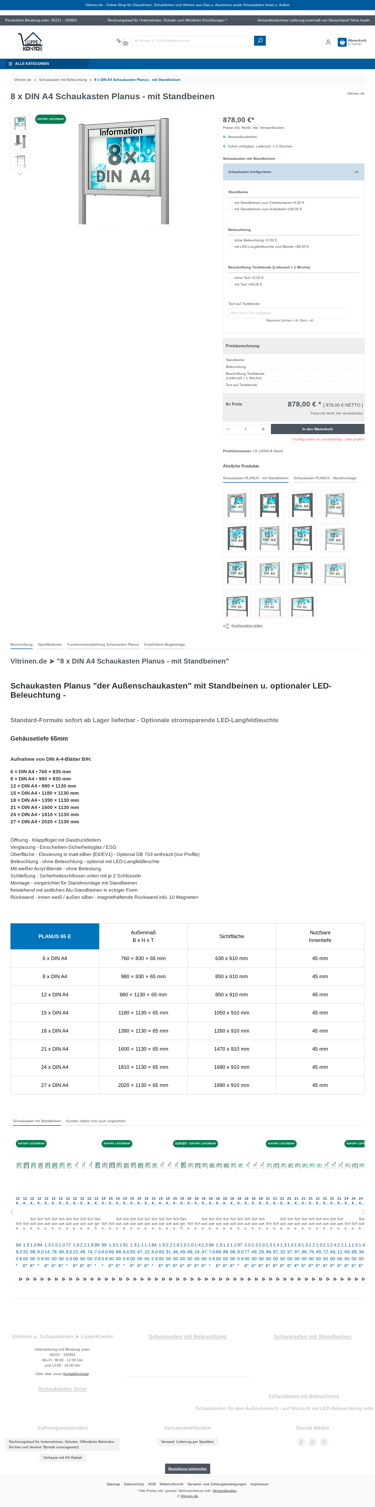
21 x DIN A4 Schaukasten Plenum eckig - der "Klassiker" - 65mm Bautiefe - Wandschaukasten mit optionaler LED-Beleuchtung (319, 1200)
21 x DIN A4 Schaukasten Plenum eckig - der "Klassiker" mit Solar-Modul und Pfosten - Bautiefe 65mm (340, 1200)
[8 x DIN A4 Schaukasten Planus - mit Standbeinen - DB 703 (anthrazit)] (302, 505)
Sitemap (113, 1484)
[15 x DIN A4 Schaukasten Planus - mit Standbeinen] (270, 538)
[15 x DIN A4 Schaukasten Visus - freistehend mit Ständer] (183, 1165)
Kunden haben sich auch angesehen (96, 1121)
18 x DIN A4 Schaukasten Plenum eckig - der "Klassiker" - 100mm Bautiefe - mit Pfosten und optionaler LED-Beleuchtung (205, 1200)
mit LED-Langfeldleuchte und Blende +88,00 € (271, 247)
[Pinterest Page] (324, 1442)
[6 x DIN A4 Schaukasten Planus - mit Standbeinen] (237, 505)
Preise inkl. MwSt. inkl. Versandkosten (253, 128)
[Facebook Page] (301, 1442)
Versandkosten (224, 1491)
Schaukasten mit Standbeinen (37, 1121)
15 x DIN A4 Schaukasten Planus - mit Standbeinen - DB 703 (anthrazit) (112, 1200)
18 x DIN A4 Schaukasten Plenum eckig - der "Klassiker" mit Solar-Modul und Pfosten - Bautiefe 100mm (247, 1200)
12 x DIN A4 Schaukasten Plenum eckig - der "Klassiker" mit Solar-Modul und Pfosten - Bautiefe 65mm (90, 1200)
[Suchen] (260, 41)
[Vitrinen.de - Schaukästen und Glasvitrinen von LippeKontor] (30, 42)
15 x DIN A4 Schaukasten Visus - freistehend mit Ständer (183, 1200)
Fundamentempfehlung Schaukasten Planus (103, 644)
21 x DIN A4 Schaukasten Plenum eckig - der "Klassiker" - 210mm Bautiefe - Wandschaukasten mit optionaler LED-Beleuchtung (305, 1200)
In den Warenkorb (317, 429)
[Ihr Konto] (328, 42)
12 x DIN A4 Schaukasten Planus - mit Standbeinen (19, 1200)
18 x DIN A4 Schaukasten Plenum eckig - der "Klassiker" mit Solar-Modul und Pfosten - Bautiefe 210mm (255, 1200)
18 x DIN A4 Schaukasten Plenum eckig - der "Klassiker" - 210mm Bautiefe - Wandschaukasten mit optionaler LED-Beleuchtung (226, 1200)
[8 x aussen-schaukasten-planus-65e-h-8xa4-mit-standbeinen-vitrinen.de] (124, 169)
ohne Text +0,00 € (249, 278)
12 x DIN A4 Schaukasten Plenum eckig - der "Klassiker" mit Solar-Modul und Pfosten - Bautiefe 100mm (76, 1200)
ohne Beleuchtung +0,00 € (255, 240)
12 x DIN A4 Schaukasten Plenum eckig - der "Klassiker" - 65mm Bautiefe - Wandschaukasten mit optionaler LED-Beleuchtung (69, 1200)
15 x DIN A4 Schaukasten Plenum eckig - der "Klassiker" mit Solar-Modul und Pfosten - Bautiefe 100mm (162, 1200)
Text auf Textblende (244, 304)
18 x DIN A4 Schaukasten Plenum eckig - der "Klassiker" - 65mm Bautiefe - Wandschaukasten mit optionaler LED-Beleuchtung (240, 1200)
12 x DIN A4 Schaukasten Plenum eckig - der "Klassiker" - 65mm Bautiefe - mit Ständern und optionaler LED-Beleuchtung (62, 1200)
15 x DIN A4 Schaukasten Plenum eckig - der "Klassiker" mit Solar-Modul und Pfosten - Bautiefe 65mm (176, 1200)
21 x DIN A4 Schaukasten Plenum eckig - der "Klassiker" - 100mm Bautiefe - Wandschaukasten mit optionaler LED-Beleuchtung (290, 1200)
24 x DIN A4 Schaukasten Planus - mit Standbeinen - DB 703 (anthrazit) (355, 1200)
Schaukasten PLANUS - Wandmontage (325, 478)
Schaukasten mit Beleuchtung (188, 1336)
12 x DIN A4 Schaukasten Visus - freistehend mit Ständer (97, 1200)
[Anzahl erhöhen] (263, 429)
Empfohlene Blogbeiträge (164, 644)
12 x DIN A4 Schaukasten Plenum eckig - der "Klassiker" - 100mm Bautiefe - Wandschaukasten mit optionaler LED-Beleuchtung (40, 1200)
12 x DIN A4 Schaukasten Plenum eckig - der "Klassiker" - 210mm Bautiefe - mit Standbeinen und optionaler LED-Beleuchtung (47, 1200)
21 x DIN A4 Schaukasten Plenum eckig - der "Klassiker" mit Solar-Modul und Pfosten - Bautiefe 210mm (333, 1200)
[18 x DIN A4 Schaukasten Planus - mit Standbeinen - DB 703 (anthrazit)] (237, 571)
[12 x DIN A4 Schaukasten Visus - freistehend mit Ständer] (97, 1165)
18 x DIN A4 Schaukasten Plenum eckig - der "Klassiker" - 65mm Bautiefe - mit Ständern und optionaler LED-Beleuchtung (233, 1200)
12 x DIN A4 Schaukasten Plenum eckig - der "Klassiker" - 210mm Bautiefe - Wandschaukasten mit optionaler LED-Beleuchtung (55, 1200)
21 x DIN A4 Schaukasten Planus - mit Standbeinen (269, 1200)
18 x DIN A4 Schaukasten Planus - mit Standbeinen (190, 1200)
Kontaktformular (76, 1374)
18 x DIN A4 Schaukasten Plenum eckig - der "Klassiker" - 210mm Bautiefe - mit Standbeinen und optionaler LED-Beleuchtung (219, 1200)
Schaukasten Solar (62, 1389)
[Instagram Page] (312, 1442)
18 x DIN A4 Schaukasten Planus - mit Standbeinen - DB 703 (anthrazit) (197, 1200)
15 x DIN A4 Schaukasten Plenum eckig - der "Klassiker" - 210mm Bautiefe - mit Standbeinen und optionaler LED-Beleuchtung (133, 1200)
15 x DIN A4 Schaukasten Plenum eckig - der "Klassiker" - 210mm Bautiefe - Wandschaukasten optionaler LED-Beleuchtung (140, 1200)
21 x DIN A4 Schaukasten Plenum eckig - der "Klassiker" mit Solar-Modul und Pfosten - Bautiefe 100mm (326, 1200)
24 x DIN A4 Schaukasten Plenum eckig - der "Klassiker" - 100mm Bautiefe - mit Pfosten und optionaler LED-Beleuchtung (362, 1200)
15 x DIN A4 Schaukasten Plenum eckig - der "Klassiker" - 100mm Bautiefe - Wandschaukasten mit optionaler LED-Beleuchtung (126, 1200)
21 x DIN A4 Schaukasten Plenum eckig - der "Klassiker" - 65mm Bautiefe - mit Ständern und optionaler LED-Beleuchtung (312, 1200)
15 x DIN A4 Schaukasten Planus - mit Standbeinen (105, 1200)
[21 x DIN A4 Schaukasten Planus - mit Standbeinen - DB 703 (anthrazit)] (302, 571)
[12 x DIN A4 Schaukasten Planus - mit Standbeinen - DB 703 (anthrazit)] (237, 538)
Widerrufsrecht (171, 1484)
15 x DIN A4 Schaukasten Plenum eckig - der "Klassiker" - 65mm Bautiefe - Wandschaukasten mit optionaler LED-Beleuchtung (155, 1200)
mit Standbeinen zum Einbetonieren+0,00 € (269, 203)
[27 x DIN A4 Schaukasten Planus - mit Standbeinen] (270, 604)
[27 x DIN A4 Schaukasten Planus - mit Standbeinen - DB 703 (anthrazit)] (302, 604)
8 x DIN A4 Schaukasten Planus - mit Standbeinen (137, 80)
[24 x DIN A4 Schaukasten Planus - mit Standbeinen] (335, 571)
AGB (152, 1484)
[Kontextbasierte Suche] (122, 42)
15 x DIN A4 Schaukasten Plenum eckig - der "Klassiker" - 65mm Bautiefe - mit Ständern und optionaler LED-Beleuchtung (147, 1200)
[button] (20, 173)
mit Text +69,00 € (248, 284)
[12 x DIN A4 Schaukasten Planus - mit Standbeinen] (335, 505)
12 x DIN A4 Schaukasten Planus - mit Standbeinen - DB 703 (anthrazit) (26, 1200)
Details (20, 1279)
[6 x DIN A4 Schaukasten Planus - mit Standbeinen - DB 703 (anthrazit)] (270, 505)
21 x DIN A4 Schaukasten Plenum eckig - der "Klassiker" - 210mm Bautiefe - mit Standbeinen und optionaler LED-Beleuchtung (297, 1200)
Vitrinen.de (22, 80)
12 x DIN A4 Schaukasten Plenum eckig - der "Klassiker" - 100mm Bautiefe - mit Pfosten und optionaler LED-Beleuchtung (33, 1200)
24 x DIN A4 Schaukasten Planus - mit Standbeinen (347, 1200)
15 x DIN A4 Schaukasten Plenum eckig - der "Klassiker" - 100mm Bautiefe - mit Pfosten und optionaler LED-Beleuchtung (119, 1200)
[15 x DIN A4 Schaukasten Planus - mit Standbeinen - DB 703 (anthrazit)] (302, 538)
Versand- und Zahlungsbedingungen (217, 1484)
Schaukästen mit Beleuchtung (303, 1396)
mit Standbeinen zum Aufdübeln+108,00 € (268, 209)
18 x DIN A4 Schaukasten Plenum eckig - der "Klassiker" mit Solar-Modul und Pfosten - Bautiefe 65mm (262, 1200)
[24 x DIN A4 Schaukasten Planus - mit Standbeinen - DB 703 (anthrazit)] (237, 604)
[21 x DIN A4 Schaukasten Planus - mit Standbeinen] (270, 571)
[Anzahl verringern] (228, 429)
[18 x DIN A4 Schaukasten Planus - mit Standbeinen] (335, 538)
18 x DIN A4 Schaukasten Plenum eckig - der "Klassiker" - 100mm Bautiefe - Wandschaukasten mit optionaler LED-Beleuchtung (212, 1200)
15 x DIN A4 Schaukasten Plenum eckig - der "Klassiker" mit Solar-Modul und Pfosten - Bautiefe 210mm (169, 1200)
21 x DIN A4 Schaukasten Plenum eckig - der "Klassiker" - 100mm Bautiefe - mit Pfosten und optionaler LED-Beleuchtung (283, 1200)
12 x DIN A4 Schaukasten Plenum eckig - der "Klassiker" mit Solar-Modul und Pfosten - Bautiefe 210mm (83, 1200)
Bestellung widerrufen (187, 1469)
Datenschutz (134, 1484)
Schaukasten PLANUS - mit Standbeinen (256, 478)
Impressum (260, 1484)
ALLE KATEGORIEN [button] (32, 64)
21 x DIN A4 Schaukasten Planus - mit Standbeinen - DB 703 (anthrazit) (276, 1200)
